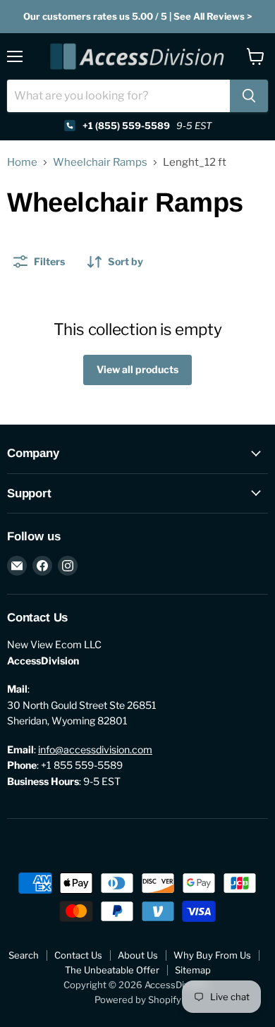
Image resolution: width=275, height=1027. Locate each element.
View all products (137, 369)
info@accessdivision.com (95, 749)
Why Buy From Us (212, 955)
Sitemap (193, 970)
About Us (138, 955)
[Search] (249, 96)
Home (22, 163)
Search (23, 955)
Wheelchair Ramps (100, 163)
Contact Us (78, 955)
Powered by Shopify (137, 999)
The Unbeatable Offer (112, 970)
